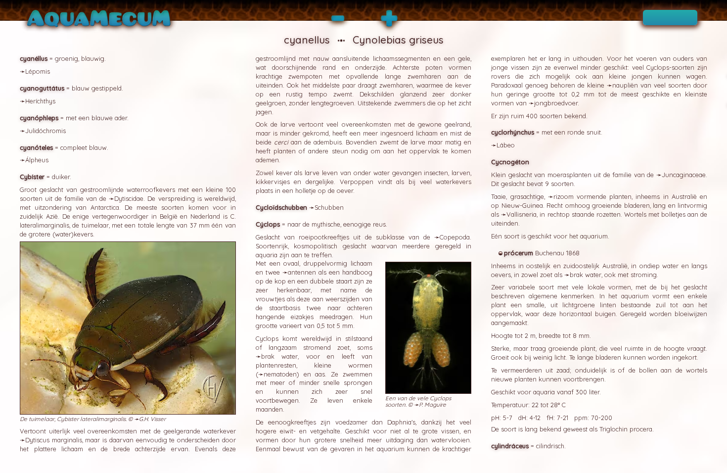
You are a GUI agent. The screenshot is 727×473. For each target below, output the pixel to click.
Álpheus (36, 160)
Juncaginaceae (684, 175)
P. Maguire (432, 404)
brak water (279, 356)
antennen (302, 272)
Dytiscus (37, 440)
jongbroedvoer (556, 103)
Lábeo (506, 145)
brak (576, 275)
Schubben (329, 207)
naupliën (625, 85)
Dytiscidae (128, 198)
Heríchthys (40, 101)
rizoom (563, 196)
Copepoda (455, 237)
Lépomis (37, 71)
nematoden (280, 374)
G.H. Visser (152, 419)
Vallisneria (521, 214)
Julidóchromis (45, 131)
